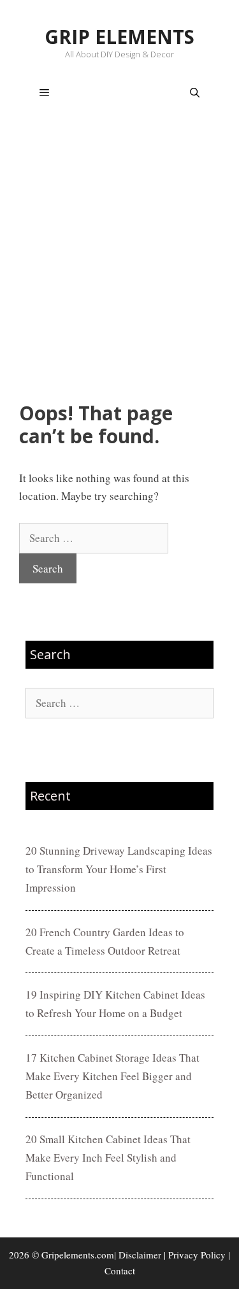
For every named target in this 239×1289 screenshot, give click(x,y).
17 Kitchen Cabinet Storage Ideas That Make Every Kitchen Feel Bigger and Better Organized (112, 1076)
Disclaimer (140, 1254)
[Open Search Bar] (195, 93)
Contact (120, 1270)
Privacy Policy (197, 1254)
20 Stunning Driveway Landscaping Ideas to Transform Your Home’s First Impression (118, 869)
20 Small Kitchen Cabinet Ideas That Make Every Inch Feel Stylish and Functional (108, 1157)
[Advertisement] (119, 260)
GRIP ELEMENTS (119, 37)
